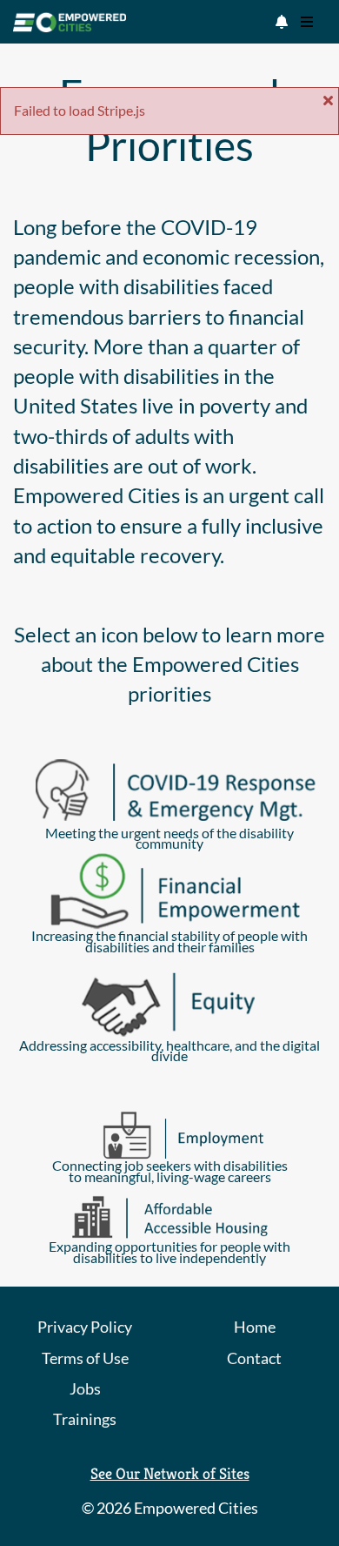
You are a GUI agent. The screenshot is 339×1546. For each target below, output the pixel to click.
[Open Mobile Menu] (307, 22)
